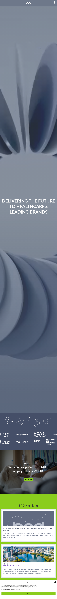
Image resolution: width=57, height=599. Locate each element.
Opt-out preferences (29, 596)
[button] (55, 582)
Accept (28, 593)
